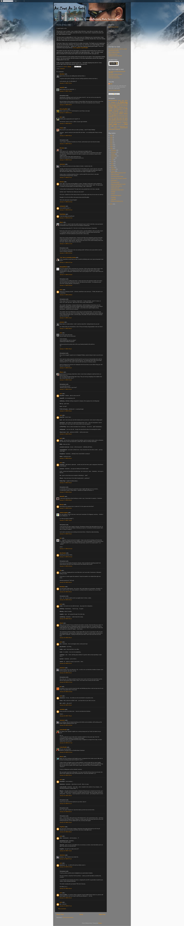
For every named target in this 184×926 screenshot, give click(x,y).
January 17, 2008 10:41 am (66, 217)
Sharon (61, 372)
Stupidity (114, 119)
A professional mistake (114, 50)
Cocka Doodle (63, 729)
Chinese (114, 103)
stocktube (62, 709)
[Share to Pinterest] (80, 66)
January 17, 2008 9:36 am (66, 143)
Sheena (61, 756)
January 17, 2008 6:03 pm (66, 492)
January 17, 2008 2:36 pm (66, 348)
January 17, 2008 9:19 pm (66, 533)
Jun (61, 538)
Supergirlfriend (63, 266)
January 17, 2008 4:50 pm (66, 458)
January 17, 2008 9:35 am (66, 135)
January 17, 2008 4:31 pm (66, 379)
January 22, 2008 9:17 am (66, 905)
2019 (111, 139)
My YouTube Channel (113, 27)
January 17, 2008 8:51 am (66, 112)
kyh (61, 686)
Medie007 (62, 496)
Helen (61, 289)
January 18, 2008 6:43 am (66, 663)
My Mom (114, 115)
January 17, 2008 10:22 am (66, 201)
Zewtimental (112, 129)
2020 (111, 137)
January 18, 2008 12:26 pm (66, 691)
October (113, 154)
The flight (113, 191)
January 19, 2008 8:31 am (66, 803)
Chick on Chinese (115, 174)
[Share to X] (77, 66)
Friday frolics (113, 107)
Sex (118, 118)
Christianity (119, 103)
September (114, 155)
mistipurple (62, 206)
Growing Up (121, 107)
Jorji (61, 332)
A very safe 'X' (114, 180)
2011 (111, 142)
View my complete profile (114, 90)
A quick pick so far (115, 187)
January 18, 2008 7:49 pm (66, 715)
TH (60, 570)
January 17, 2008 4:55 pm (66, 482)
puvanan (62, 322)
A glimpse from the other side (115, 55)
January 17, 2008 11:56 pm (66, 566)
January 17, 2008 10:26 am (66, 209)
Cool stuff (125, 103)
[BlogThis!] (76, 66)
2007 (111, 204)
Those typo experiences (114, 77)
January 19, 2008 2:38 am (66, 795)
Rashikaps (62, 586)
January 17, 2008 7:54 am (66, 91)
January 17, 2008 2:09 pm (66, 328)
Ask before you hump (113, 76)
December (113, 150)
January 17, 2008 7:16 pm (66, 520)
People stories (125, 115)
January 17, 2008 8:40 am (66, 104)
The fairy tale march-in (116, 195)
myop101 (62, 87)
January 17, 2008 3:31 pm (66, 367)
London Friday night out (116, 186)
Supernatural (119, 119)
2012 (111, 141)
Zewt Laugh (113, 124)
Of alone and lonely (113, 54)
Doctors (118, 105)
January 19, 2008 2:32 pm (66, 822)
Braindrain (111, 103)
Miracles (126, 112)
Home (81, 914)
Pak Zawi (62, 148)
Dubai (121, 105)
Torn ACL (126, 121)
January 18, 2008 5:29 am (66, 599)
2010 (111, 144)
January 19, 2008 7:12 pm (66, 850)
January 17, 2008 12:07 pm (66, 262)
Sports (110, 119)
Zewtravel (62, 68)
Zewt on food (121, 124)
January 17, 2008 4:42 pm (66, 410)
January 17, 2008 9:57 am (66, 177)
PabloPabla (62, 214)
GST (126, 107)
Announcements (113, 100)
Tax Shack (125, 119)
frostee (61, 127)
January (113, 171)
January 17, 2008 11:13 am (66, 243)
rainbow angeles (64, 512)
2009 (111, 146)
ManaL (61, 222)
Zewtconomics (124, 127)
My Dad (110, 115)
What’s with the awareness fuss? (118, 172)
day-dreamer (63, 553)
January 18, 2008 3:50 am (66, 591)
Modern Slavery (123, 113)
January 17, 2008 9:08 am (66, 123)
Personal (111, 116)
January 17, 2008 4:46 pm (66, 434)
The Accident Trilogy (113, 121)
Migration (121, 112)
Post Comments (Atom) (68, 917)
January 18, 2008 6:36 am (66, 618)
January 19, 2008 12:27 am (66, 742)
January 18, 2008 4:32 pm (66, 705)
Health (110, 109)
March (112, 167)
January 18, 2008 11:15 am (66, 682)
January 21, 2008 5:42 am (66, 897)
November (113, 152)
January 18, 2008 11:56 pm (66, 725)
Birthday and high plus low (117, 201)
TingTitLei (62, 826)
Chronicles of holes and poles (115, 74)
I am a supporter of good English (80, 47)
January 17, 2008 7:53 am (66, 83)
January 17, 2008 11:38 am (66, 253)
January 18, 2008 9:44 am (66, 672)
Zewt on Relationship (119, 126)
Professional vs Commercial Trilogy (120, 116)
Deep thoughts (112, 105)
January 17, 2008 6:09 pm (66, 500)
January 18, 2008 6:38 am (66, 637)
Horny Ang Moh (63, 109)
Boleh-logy (124, 102)
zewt (61, 393)
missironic (62, 164)
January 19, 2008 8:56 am (66, 811)
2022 (111, 135)
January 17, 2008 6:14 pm (66, 508)
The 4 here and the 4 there (117, 176)
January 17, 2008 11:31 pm (66, 556)
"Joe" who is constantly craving (68, 257)
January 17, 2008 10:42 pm (66, 548)
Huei (61, 117)
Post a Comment (62, 908)
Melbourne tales (115, 112)
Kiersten (62, 181)
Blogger (100, 923)
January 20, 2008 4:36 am (66, 888)
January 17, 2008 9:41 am (66, 159)
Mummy (62, 504)
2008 (111, 148)
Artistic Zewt (121, 100)
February (113, 169)
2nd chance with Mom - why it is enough (118, 48)
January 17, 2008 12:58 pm (66, 294)
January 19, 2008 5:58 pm (66, 831)
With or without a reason (114, 52)
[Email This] (75, 66)
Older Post (102, 914)
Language (116, 110)
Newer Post (60, 914)
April (112, 165)
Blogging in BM (115, 102)
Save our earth (112, 118)
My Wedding (119, 115)
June (112, 161)
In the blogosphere (118, 109)
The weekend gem (115, 182)
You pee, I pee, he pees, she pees (119, 178)
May (112, 163)
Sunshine (62, 74)
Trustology (113, 197)
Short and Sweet (123, 118)
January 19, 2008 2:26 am (66, 775)
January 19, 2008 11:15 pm (66, 866)
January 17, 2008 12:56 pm (66, 285)
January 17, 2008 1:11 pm (66, 317)
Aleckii (61, 623)
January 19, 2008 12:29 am (66, 752)
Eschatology (125, 105)
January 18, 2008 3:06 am (66, 582)
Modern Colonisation (113, 113)
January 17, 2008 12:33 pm (66, 274)
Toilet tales (113, 199)
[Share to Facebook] (79, 66)
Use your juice (113, 122)
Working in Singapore (122, 122)
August (113, 157)
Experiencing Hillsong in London (118, 184)
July (112, 159)
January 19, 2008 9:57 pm (66, 858)
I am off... (113, 193)
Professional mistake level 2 (117, 189)
